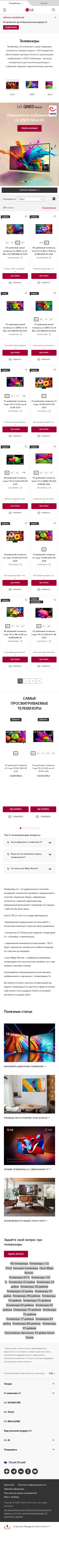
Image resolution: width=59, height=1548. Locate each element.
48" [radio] (7, 473)
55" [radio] (22, 243)
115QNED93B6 (13, 334)
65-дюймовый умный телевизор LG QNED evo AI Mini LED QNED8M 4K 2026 (15, 250)
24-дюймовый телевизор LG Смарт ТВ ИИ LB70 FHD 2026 (15, 557)
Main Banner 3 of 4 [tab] (28, 181)
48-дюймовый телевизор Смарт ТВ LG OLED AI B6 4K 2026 (15, 481)
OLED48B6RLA (13, 488)
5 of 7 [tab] (32, 828)
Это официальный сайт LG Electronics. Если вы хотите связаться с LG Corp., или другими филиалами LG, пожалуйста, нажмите (27, 1513)
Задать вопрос (16, 1254)
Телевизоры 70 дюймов (27, 1310)
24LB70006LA (13, 564)
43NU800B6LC (42, 488)
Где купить (15, 276)
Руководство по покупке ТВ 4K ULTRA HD (26, 1118)
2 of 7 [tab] (23, 828)
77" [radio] (17, 396)
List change (54, 199)
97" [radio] (53, 753)
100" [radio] (41, 243)
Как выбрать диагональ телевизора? (24, 1066)
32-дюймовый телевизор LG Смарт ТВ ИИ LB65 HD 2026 (43, 557)
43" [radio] (36, 473)
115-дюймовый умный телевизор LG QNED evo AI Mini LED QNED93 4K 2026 (15, 327)
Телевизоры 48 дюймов (26, 1296)
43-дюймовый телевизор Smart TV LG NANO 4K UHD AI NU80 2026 (44, 481)
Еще (51, 1373)
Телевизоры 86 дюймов (26, 1323)
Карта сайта (9, 1484)
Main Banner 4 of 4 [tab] (31, 181)
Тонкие (29, 1337)
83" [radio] (48, 753)
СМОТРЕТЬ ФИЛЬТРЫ (28, 190)
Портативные (12, 1333)
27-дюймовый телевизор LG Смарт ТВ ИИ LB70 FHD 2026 (44, 404)
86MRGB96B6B (42, 258)
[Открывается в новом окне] (7, 1471)
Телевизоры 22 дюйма (22, 1282)
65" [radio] (17, 243)
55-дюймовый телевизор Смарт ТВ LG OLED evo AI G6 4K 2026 (15, 404)
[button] (15, 282)
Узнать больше (29, 128)
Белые (51, 1333)
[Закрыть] (46, 1541)
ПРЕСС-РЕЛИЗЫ (11, 1497)
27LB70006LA (42, 411)
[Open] (15, 271)
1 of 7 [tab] (20, 828)
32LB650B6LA (42, 564)
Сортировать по (9, 199)
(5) (24, 396)
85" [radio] (7, 243)
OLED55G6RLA (13, 411)
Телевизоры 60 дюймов (20, 1305)
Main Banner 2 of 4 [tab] (25, 181)
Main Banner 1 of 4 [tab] (22, 181)
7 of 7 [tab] (38, 828)
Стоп (37, 182)
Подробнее (11, 27)
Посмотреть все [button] (49, 207)
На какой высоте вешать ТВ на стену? (24, 1220)
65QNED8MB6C (13, 258)
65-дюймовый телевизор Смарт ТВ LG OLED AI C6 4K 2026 (43, 634)
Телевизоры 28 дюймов (34, 1287)
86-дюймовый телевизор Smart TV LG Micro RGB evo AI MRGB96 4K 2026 (44, 250)
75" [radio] (12, 243)
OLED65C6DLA (42, 641)
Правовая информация (14, 1488)
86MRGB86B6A (13, 641)
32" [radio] (44, 549)
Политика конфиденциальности (32, 1484)
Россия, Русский (17, 1462)
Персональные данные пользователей (20, 1493)
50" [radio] (41, 473)
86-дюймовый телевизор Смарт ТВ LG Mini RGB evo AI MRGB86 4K (15, 634)
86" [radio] (46, 243)
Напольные (27, 1333)
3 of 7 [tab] (26, 828)
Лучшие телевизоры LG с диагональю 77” (26, 1169)
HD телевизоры (19, 1263)
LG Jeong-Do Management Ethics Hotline (30, 1526)
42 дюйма (41, 1333)
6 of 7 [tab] (35, 828)
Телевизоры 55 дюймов (37, 1300)
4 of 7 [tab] (29, 828)
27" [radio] (44, 396)
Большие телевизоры (25, 1268)
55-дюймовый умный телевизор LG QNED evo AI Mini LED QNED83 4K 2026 (44, 327)
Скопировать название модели (21, 257)
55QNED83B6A (42, 334)
